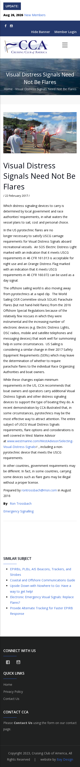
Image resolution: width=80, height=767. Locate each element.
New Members (35, 15)
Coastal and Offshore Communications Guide (42, 580)
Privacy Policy (13, 691)
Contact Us (11, 699)
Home (8, 89)
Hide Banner (40, 32)
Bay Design (65, 759)
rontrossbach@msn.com (39, 490)
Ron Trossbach (21, 503)
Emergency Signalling (18, 511)
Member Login (65, 32)
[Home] (26, 45)
